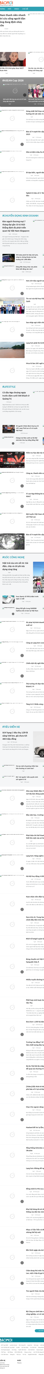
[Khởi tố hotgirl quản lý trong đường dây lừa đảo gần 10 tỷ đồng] (12, 946)
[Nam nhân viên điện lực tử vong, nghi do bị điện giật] (12, 904)
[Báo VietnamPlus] (4, 234)
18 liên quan (28, 271)
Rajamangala (40, 1350)
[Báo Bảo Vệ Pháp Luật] (27, 628)
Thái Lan (18, 1354)
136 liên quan (38, 666)
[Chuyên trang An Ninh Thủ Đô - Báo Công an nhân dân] (27, 499)
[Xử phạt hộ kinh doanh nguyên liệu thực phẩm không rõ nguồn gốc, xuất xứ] (12, 629)
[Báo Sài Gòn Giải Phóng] (28, 899)
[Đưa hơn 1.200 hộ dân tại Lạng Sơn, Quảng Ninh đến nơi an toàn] (12, 1029)
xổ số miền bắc (18, 1352)
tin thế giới (33, 1347)
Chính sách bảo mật (4, 1366)
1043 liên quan (37, 707)
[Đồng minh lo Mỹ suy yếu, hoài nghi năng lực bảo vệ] (12, 1196)
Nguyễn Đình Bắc (32, 1354)
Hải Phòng (10, 1352)
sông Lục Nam (28, 1352)
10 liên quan (37, 198)
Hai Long (36, 1345)
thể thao (3, 1352)
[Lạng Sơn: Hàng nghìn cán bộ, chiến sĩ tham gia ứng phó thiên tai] (12, 863)
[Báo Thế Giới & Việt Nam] (27, 923)
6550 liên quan (24, 433)
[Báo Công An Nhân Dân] (29, 304)
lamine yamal (13, 1345)
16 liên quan (37, 1215)
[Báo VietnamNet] (17, 433)
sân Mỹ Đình (31, 1350)
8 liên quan (36, 964)
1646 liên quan (37, 628)
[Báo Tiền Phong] (28, 198)
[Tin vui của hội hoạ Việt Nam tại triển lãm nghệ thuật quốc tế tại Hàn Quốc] (12, 305)
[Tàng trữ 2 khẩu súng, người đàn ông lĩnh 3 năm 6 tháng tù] (12, 711)
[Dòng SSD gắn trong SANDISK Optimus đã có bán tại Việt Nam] (8, 611)
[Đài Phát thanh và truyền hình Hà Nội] (5, 104)
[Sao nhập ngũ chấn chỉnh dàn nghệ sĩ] (12, 329)
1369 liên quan (39, 1024)
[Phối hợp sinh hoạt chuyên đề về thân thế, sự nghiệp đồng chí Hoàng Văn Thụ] (12, 1007)
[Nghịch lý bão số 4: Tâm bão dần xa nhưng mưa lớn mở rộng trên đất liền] (12, 200)
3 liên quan (36, 175)
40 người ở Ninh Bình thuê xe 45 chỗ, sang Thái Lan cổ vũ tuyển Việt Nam (27, 428)
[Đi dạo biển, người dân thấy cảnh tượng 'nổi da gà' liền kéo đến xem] (12, 179)
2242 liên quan (38, 283)
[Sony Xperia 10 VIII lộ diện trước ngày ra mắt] (8, 599)
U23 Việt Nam (4, 1354)
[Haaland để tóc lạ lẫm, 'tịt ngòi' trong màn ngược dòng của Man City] (12, 1134)
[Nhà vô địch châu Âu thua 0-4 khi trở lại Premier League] (12, 159)
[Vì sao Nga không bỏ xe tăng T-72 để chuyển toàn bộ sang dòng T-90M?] (12, 501)
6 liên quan (35, 155)
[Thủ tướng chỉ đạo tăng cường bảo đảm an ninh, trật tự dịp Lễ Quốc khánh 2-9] (12, 691)
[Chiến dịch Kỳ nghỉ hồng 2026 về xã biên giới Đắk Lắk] (12, 670)
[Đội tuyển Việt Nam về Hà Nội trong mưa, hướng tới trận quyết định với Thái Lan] (12, 521)
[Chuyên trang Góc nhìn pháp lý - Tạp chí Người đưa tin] (27, 841)
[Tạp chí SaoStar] (2, 73)
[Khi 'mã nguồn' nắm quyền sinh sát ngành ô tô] (8, 780)
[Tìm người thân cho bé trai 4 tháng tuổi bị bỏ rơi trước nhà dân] (12, 1298)
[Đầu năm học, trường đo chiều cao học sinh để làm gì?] (12, 822)
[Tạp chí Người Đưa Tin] (1, 29)
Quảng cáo (2, 1368)
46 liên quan (38, 366)
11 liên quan (38, 137)
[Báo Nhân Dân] (28, 1092)
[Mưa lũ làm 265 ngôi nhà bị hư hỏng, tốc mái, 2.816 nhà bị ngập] (12, 370)
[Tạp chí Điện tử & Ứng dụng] (18, 613)
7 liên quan (36, 817)
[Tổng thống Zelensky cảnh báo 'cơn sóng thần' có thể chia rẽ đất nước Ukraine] (12, 1155)
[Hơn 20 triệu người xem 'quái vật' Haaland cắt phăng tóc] (12, 288)
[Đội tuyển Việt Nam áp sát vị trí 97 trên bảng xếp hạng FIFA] (15, 90)
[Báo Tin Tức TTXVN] (27, 1153)
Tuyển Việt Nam (22, 1350)
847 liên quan (14, 742)
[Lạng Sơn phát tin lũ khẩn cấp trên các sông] (12, 350)
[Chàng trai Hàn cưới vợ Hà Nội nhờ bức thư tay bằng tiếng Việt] (8, 441)
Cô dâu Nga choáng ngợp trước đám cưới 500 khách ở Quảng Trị (15, 396)
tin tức (24, 1354)
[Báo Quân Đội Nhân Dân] (28, 366)
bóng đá (12, 1354)
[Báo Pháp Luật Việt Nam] (28, 537)
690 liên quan (38, 899)
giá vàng (14, 1350)
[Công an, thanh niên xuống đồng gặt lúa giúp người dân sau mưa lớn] (12, 480)
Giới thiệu (2, 1363)
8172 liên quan (26, 262)
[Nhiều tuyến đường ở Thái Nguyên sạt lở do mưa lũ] (12, 986)
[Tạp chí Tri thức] (27, 155)
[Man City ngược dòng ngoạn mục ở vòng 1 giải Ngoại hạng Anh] (12, 1114)
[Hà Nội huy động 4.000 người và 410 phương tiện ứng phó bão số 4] (12, 883)
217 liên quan (37, 537)
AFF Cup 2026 (4, 1345)
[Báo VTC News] (28, 137)
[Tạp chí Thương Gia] (17, 262)
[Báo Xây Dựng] (4, 572)
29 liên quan (37, 325)
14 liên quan (37, 1276)
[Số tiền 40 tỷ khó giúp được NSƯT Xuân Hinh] (13, 59)
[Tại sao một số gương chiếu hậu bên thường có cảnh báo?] (8, 769)
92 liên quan (37, 1153)
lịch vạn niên (24, 1347)
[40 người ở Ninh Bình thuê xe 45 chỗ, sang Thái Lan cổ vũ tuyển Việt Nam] (8, 429)
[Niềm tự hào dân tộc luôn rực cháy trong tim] (12, 460)
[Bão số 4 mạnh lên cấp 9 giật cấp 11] (12, 541)
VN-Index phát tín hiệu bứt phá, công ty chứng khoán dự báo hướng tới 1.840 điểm (27, 257)
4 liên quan (38, 1047)
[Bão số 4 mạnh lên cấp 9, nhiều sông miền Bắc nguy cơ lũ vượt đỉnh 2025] (12, 139)
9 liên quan (38, 689)
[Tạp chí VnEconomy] (17, 782)
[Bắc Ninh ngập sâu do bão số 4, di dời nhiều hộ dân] (12, 1257)
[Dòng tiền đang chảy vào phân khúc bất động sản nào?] (8, 270)
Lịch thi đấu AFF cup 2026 (7, 1347)
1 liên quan (8, 402)
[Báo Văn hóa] (28, 520)
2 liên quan (37, 345)
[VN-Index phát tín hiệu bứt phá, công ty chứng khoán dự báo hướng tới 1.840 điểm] (8, 258)
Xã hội (18, 1347)
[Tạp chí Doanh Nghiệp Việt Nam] (4, 742)
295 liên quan (36, 1191)
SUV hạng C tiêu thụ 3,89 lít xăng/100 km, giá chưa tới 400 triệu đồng (15, 736)
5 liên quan (38, 1110)
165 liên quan (40, 104)
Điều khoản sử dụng (4, 1364)
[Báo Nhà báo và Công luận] (18, 771)
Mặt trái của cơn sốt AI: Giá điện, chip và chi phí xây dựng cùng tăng (15, 566)
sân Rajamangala (5, 1350)
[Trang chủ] (6, 3)
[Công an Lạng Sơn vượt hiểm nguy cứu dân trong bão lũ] (12, 650)
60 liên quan (37, 519)
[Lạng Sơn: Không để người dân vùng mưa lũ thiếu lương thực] (12, 1175)
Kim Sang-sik (22, 1345)
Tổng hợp (19, 1363)
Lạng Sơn (29, 1345)
